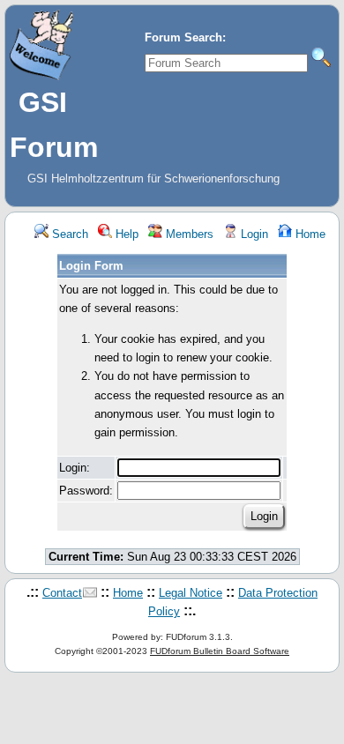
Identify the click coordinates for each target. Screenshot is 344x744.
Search (68, 234)
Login (252, 234)
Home (308, 234)
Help (125, 234)
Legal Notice (190, 592)
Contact (62, 592)
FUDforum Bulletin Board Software (219, 651)
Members (187, 234)
